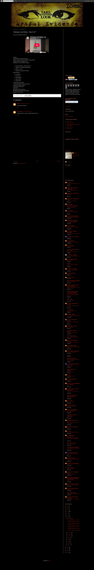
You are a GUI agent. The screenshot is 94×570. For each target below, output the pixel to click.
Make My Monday (70, 467)
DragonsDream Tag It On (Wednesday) (72, 415)
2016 (68, 515)
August (69, 537)
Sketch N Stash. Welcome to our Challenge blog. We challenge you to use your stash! (73, 478)
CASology (69, 263)
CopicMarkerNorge (70, 240)
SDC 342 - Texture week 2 (71, 281)
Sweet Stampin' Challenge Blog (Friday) (73, 199)
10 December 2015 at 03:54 (25, 103)
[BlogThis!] (26, 95)
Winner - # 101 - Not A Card (72, 485)
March (69, 543)
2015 (68, 516)
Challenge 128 (69, 397)
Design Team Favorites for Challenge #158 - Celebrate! (73, 449)
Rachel (75, 153)
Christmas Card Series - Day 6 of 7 (74, 521)
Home (37, 161)
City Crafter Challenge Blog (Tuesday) (72, 304)
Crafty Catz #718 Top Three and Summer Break (72, 227)
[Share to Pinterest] (31, 95)
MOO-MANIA (69, 299)
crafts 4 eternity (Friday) (71, 443)
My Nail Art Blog (69, 128)
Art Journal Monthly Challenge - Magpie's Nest (73, 364)
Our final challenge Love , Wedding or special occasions (73, 360)
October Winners (70, 380)
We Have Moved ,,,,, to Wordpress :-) (73, 499)
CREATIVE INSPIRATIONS (72, 216)
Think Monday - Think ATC (72, 452)
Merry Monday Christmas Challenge (72, 331)
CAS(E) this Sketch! (71, 277)
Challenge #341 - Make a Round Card (72, 212)
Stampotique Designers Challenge (73, 280)
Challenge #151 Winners (71, 474)
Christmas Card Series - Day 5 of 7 (74, 523)
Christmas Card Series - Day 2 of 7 (74, 528)
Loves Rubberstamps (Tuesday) (73, 447)
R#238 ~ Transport (70, 444)
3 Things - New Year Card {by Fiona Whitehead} (73, 184)
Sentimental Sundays (71, 458)
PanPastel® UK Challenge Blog (73, 463)
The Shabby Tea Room (71, 405)
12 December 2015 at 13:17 (28, 111)
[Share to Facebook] (29, 95)
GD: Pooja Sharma (70, 327)
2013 (68, 548)
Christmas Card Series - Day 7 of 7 (74, 519)
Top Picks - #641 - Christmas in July (73, 233)
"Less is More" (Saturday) (72, 254)
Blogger (49, 560)
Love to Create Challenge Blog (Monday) (72, 472)
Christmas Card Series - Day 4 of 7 (74, 525)
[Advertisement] (37, 148)
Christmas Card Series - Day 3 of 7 (74, 526)
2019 (68, 509)
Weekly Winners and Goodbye (72, 332)
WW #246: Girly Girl (70, 371)
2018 (68, 511)
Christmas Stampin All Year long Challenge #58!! (72, 423)
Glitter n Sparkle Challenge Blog (73, 351)
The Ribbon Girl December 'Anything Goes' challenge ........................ (73, 316)
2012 (68, 550)
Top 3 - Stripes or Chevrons (71, 201)
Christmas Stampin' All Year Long (72, 421)
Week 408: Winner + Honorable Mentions (72, 265)
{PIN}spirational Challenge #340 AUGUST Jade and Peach (72, 222)
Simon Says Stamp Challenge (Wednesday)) (72, 497)
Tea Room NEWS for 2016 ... (72, 406)
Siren (68, 385)
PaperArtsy (69, 182)
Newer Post (16, 161)
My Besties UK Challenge (71, 379)
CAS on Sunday (70, 210)
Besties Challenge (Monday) (72, 259)
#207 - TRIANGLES (70, 300)
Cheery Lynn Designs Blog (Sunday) (72, 320)
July (68, 539)
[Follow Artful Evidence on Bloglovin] (71, 102)
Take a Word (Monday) (71, 273)
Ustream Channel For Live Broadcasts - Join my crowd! (73, 125)
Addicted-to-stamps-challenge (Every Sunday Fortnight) (72, 292)
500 (67, 195)
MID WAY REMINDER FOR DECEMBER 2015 (72, 411)
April (69, 541)
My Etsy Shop (69, 121)
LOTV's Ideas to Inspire (71, 335)
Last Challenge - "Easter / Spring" (72, 342)
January (69, 544)
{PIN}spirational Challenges (72, 220)
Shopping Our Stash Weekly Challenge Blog (72, 188)
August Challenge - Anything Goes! (73, 217)
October (69, 534)
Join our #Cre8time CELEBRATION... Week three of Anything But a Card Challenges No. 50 (73, 438)
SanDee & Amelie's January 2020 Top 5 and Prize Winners (73, 288)
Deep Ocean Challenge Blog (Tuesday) (72, 341)
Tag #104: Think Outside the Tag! (72, 432)
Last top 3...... (69, 480)
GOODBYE (69, 274)
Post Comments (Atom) (22, 163)
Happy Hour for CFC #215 (71, 311)
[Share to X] (28, 95)
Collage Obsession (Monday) (72, 426)
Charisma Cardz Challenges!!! (72, 488)
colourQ (68, 374)
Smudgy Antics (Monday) (72, 409)
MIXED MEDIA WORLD (72, 326)
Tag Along (69, 431)
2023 (68, 506)
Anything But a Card (71, 435)
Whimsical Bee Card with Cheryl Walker (72, 322)
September (70, 535)
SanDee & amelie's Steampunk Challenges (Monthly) (73, 285)
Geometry (68, 237)
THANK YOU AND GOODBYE (72, 269)
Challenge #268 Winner (71, 352)
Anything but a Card (70, 489)
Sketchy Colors (70, 400)
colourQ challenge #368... (71, 375)
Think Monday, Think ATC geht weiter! (72, 454)
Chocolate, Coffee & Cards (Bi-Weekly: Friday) (73, 389)
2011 (68, 552)
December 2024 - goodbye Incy (72, 251)
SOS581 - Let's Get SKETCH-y (72, 190)
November (70, 532)
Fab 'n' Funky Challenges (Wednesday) (72, 231)
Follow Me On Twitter (70, 123)
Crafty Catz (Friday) (71, 225)
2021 (68, 507)
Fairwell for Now (70, 417)
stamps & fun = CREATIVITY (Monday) (73, 194)
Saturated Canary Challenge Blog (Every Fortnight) (73, 384)
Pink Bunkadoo (20, 111)
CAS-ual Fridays (70, 310)
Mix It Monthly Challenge (72, 345)
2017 (68, 513)
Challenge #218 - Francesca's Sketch (73, 493)
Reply (18, 107)
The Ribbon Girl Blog (71, 314)
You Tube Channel (69, 127)
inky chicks (69, 355)
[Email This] (25, 95)
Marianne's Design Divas (71, 358)
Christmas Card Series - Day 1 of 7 (74, 530)
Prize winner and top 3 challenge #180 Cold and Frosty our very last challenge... (73, 294)
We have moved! (70, 464)
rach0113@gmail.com (69, 116)
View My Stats (68, 106)
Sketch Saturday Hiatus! (71, 246)
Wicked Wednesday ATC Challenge (71, 370)
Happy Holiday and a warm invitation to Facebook (73, 347)
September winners (70, 260)
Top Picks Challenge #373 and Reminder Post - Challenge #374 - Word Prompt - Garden (73, 206)
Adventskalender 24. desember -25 (73, 241)
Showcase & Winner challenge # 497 (73, 255)
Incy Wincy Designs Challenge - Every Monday (73, 250)
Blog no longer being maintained (72, 337)
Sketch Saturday (70, 245)
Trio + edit (68, 427)
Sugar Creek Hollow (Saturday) (73, 484)
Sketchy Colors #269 (70, 401)
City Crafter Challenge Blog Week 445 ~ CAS (73, 306)
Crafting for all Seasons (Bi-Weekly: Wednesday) (72, 396)
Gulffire (18, 103)
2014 (68, 547)
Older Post (59, 161)
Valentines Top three (70, 468)
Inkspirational (69, 204)
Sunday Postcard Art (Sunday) (73, 236)
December (69, 518)
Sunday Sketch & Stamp (71, 492)
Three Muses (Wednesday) (72, 268)
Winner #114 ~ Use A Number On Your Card (73, 392)
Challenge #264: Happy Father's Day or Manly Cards (73, 459)
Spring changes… (70, 366)
